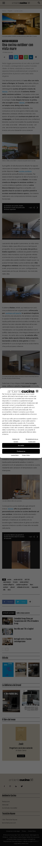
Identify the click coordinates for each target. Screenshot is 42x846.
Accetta (21, 445)
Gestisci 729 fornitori (15, 440)
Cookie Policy (15, 455)
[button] (37, 391)
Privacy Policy (26, 455)
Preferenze (21, 451)
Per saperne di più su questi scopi (32, 440)
